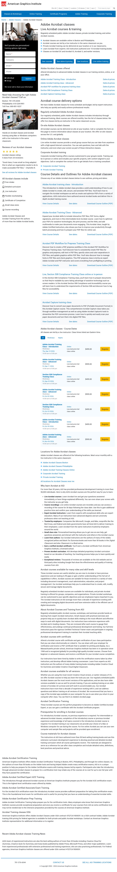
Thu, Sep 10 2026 (49, 351)
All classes (81, 8)
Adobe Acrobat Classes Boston (55, 463)
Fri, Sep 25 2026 (48, 381)
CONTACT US (58, 862)
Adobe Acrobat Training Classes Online (59, 470)
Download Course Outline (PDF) (100, 203)
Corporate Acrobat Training (54, 166)
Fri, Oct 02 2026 (48, 396)
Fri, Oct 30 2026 (48, 426)
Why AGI (54, 8)
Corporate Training (104, 14)
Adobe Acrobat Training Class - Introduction (58, 79)
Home (3, 20)
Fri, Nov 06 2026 (48, 441)
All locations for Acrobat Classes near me (57, 481)
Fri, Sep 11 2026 (48, 366)
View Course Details (51, 203)
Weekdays (51, 338)
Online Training (36, 14)
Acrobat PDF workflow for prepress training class (60, 87)
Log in (93, 8)
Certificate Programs (58, 14)
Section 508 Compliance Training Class (56, 90)
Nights (60, 338)
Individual (10, 78)
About (60, 8)
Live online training (100, 61)
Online (69, 347)
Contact (66, 8)
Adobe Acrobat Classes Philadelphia (57, 466)
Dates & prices (109, 79)
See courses (47, 61)
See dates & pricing (64, 61)
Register (105, 349)
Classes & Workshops (13, 14)
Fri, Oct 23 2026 (48, 411)
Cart (88, 8)
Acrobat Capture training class (53, 94)
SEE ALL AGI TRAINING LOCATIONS (96, 862)
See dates (73, 203)
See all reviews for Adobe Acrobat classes (19, 172)
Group (8, 81)
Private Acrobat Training (53, 170)
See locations (82, 61)
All (43, 338)
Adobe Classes (15, 20)
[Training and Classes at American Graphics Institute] (4, 3)
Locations (73, 8)
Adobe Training (81, 14)
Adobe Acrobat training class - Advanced (57, 83)
